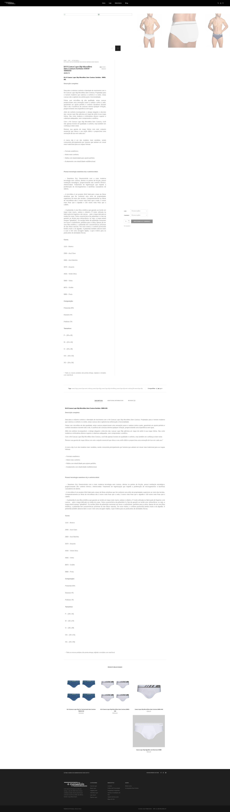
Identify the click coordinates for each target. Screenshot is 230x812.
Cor (125, 211)
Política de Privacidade (114, 788)
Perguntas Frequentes (114, 790)
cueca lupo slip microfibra (108, 388)
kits (69, 60)
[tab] (99, 400)
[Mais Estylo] (9, 3)
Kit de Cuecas (75, 60)
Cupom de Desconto (113, 797)
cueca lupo (75, 388)
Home (65, 60)
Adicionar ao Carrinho (142, 221)
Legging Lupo (93, 790)
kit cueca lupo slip (138, 388)
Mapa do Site (111, 799)
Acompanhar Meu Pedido (132, 788)
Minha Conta (128, 786)
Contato (110, 786)
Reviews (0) (131, 400)
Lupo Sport (93, 795)
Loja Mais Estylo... (73, 797)
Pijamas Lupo (93, 797)
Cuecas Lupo (93, 786)
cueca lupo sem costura (85, 388)
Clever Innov (78, 809)
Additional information (115, 400)
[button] (118, 48)
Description (99, 400)
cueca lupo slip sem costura (124, 388)
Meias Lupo (93, 788)
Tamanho (126, 215)
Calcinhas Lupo (94, 792)
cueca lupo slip (96, 388)
